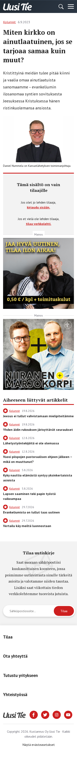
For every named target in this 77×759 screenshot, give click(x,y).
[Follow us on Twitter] (45, 714)
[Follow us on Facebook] (34, 714)
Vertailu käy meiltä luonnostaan (27, 526)
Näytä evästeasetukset (38, 745)
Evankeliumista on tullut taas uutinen (31, 512)
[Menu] (71, 6)
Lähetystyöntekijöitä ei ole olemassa (31, 443)
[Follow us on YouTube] (68, 714)
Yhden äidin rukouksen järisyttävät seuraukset (38, 430)
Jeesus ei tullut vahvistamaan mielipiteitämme (38, 416)
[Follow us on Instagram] (57, 714)
